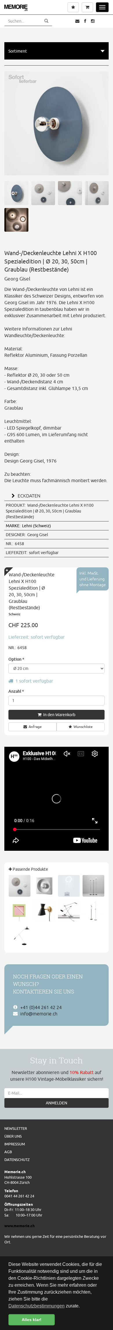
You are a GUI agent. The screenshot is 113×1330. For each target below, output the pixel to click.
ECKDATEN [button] (28, 495)
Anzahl (16, 691)
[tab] (56, 495)
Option (16, 659)
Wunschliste (83, 727)
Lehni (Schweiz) (28, 525)
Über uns (13, 1136)
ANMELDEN (56, 1103)
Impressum (14, 1144)
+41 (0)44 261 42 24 (41, 1007)
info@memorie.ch (38, 1013)
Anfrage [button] (35, 727)
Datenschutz (17, 1159)
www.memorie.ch (19, 1225)
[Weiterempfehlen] (77, 21)
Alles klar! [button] (31, 1319)
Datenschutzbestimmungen (36, 1305)
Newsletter (15, 1128)
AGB (8, 1151)
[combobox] (56, 51)
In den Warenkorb (58, 714)
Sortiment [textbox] (17, 51)
